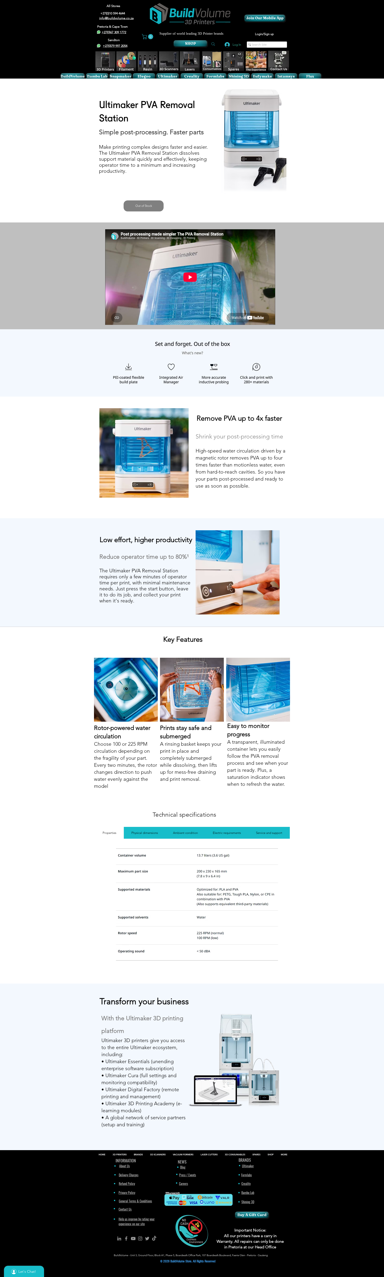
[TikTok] (154, 1238)
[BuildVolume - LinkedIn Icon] (119, 1238)
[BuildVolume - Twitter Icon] (147, 1238)
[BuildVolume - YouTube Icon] (133, 1238)
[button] (148, 36)
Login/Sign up (264, 34)
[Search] (213, 44)
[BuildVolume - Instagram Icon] (140, 1238)
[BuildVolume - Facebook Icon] (126, 1238)
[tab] (109, 833)
